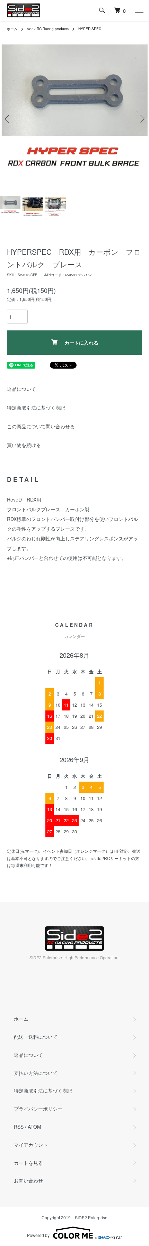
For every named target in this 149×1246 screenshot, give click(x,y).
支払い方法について (36, 1072)
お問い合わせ (28, 1180)
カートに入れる (81, 342)
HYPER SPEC (89, 28)
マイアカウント (31, 1144)
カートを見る (28, 1162)
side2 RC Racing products (48, 28)
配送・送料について (36, 1036)
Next (141, 119)
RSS (19, 1126)
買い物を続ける (24, 444)
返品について (21, 388)
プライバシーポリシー (38, 1108)
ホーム (12, 28)
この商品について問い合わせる (41, 426)
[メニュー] (138, 10)
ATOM (34, 1126)
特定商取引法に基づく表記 (36, 407)
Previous (8, 119)
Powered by (38, 1235)
